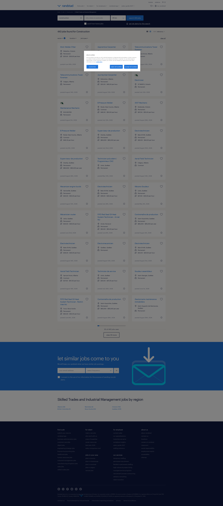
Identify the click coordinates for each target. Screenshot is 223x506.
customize (92, 67)
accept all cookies (131, 67)
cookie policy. (99, 61)
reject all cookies (116, 67)
